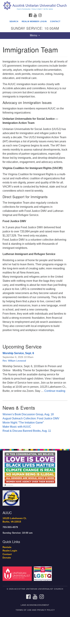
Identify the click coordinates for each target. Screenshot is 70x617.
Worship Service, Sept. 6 (18, 353)
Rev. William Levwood (14, 360)
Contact (55, 21)
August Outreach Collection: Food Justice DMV (31, 418)
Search (14, 21)
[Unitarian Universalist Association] (18, 573)
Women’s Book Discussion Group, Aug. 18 (28, 414)
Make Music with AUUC (17, 426)
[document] (35, 242)
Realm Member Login (34, 21)
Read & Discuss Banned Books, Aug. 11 (27, 430)
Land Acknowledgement (35, 605)
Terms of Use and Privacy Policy (35, 610)
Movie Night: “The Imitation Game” (23, 422)
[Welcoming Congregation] (43, 573)
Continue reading (54, 390)
